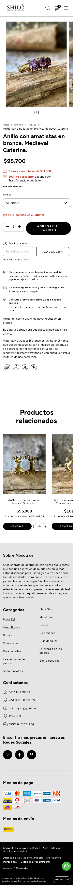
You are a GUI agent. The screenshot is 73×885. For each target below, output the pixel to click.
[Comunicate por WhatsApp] (66, 866)
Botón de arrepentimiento (36, 861)
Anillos (32, 125)
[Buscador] (48, 8)
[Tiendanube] (15, 868)
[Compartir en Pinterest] (34, 369)
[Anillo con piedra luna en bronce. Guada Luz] (39, 526)
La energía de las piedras (14, 661)
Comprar (17, 526)
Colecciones (11, 643)
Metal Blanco (11, 627)
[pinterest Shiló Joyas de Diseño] (31, 754)
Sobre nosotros (13, 671)
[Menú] (66, 8)
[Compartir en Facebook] (16, 369)
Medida (7, 194)
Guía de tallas (12, 651)
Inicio (6, 125)
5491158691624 (19, 692)
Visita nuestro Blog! (21, 724)
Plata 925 (9, 620)
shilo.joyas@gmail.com (23, 708)
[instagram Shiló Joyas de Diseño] (7, 754)
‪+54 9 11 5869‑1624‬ (22, 700)
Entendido (62, 879)
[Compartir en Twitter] (25, 369)
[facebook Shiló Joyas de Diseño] (19, 754)
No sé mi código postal (16, 259)
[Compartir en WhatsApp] (7, 367)
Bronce (18, 125)
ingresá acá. (10, 861)
